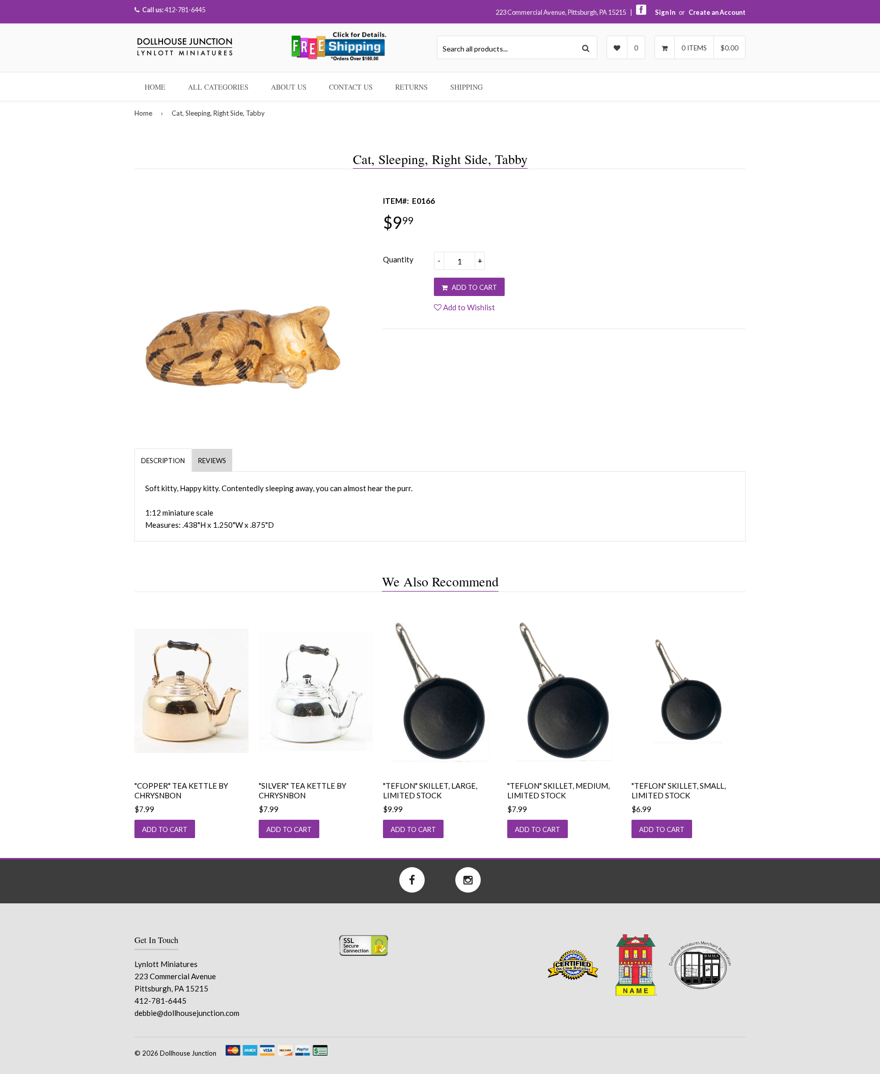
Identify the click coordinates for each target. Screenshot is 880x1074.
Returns (411, 87)
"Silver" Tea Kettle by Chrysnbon (302, 790)
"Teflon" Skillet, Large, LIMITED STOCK (430, 790)
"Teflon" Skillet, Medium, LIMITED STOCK (558, 790)
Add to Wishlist (468, 307)
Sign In (665, 12)
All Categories (218, 87)
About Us (289, 87)
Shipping (466, 87)
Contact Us (351, 87)
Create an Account (717, 12)
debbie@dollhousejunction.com (186, 1012)
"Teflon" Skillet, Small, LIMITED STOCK (678, 790)
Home (155, 87)
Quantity (398, 259)
